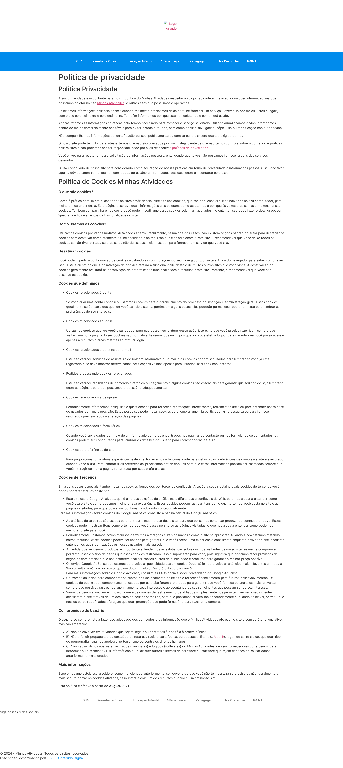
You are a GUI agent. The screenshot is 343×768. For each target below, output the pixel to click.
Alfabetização (170, 61)
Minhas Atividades (110, 103)
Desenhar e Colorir (105, 61)
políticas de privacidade (190, 148)
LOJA (78, 61)
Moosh (218, 637)
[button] (268, 61)
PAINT (251, 61)
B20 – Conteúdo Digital (66, 758)
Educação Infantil (139, 61)
